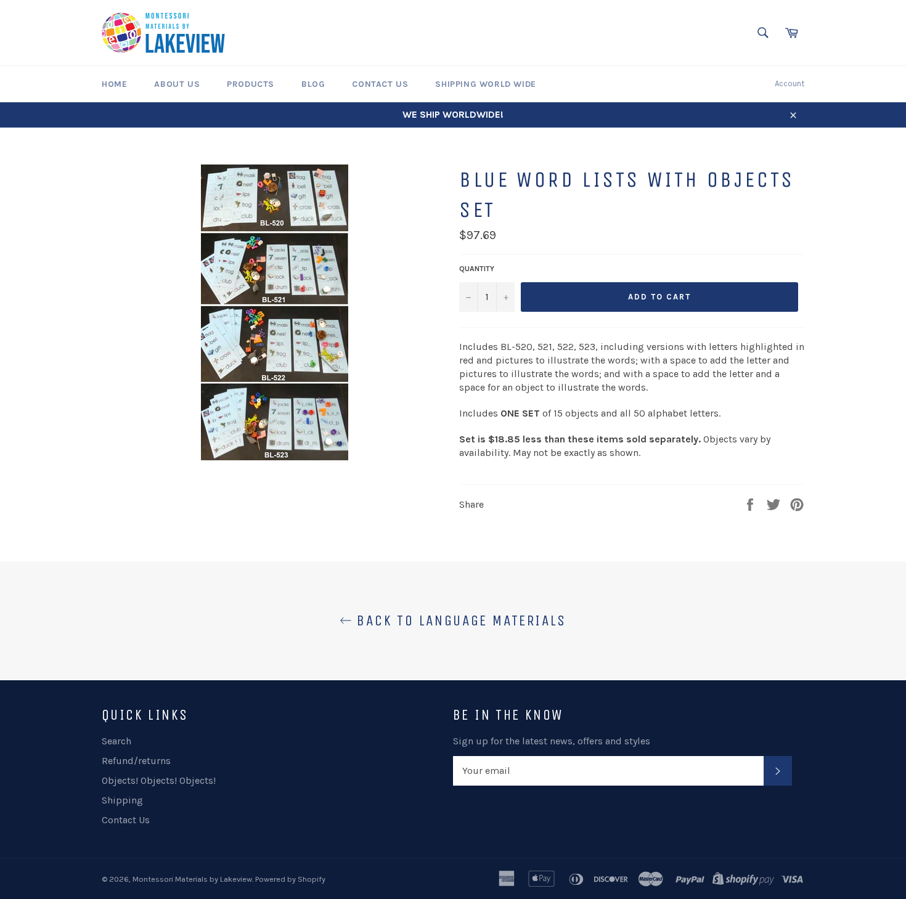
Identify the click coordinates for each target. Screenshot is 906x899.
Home (114, 84)
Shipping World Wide (485, 84)
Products (250, 84)
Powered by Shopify (290, 879)
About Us (177, 84)
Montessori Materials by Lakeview (192, 879)
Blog (313, 84)
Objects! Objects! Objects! (159, 780)
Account (789, 83)
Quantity (476, 268)
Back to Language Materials (459, 620)
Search (116, 741)
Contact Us (380, 84)
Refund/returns (136, 761)
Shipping (122, 800)
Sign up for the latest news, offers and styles (551, 741)
